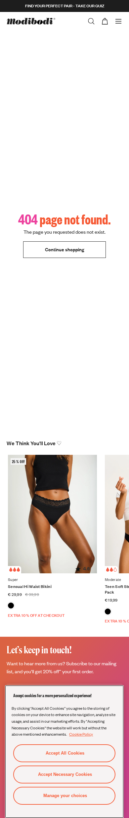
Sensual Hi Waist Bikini (30, 586)
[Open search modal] (91, 21)
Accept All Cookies (65, 753)
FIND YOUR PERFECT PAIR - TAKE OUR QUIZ (64, 5)
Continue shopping (64, 249)
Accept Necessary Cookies (65, 774)
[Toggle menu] (118, 21)
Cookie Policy (81, 734)
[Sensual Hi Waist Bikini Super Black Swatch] (11, 606)
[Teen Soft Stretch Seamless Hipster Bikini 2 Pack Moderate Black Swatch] (108, 611)
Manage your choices (65, 795)
